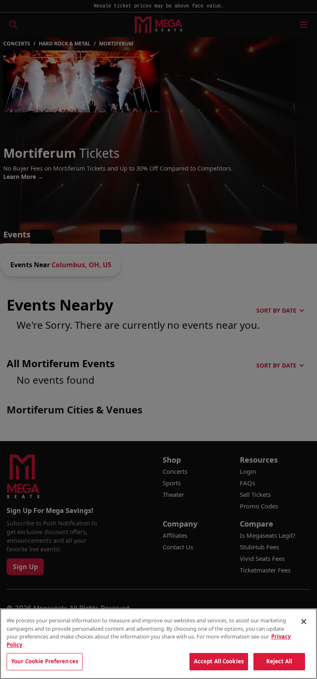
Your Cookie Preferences (44, 661)
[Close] (304, 622)
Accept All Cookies (219, 661)
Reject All (279, 661)
